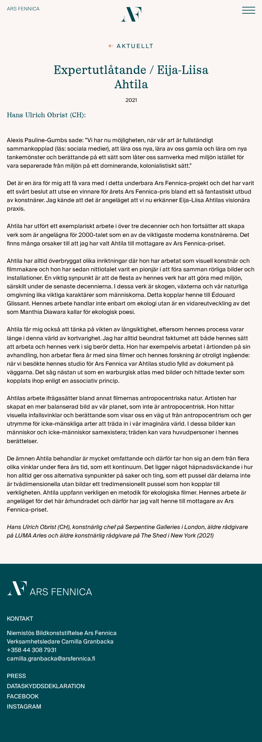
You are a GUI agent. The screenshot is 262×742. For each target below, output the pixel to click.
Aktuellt (131, 46)
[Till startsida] (23, 9)
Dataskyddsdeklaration (46, 686)
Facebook (23, 696)
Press (16, 676)
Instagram (24, 707)
